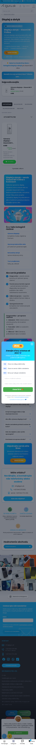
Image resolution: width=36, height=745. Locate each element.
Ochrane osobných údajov (22, 397)
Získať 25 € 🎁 (18, 389)
